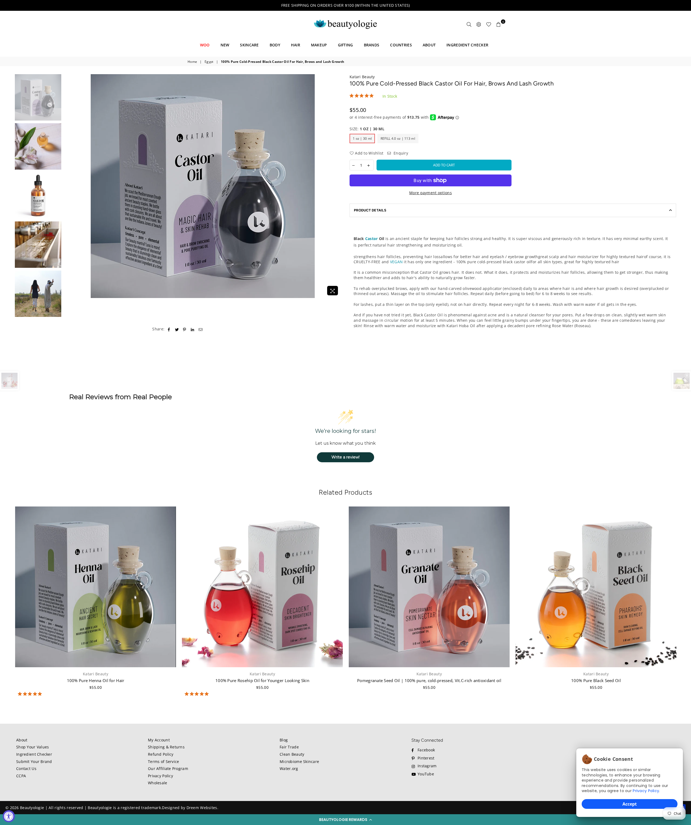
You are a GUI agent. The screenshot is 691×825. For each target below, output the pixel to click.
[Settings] (479, 24)
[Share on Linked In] (193, 329)
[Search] (469, 24)
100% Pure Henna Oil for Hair (95, 680)
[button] (345, 819)
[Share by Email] (201, 329)
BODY (275, 44)
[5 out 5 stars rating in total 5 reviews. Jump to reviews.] (31, 694)
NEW (225, 44)
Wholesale (157, 782)
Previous (68, 186)
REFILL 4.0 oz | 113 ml (398, 138)
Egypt (209, 62)
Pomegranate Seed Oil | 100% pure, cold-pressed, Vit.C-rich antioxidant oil (429, 680)
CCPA (21, 775)
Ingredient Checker (34, 754)
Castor (371, 238)
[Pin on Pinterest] (185, 329)
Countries (401, 44)
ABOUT (429, 44)
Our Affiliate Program (168, 768)
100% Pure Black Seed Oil (596, 680)
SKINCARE (249, 44)
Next (336, 186)
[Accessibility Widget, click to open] (9, 816)
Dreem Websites (202, 807)
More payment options (430, 192)
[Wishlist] (489, 24)
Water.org (289, 768)
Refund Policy (161, 754)
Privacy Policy (646, 790)
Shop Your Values (32, 746)
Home (192, 62)
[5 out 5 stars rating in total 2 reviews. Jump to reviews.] (198, 694)
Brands (372, 44)
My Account (159, 739)
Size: (367, 128)
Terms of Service (163, 761)
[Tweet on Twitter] (177, 329)
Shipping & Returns (166, 746)
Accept (629, 804)
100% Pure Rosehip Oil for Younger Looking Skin (262, 680)
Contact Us (26, 768)
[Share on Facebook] (169, 329)
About (21, 739)
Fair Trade (289, 746)
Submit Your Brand (34, 761)
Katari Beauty (362, 76)
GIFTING (345, 44)
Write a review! (345, 457)
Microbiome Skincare (299, 761)
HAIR (295, 44)
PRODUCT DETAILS (370, 210)
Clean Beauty (292, 754)
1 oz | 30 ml (362, 138)
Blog (284, 739)
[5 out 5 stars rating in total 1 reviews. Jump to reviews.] (363, 96)
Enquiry (400, 153)
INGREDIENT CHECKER (467, 44)
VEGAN (396, 261)
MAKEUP (319, 44)
